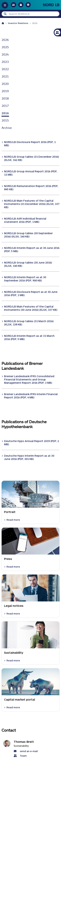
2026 (5, 40)
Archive (7, 127)
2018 (5, 98)
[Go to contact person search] (13, 4)
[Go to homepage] (51, 5)
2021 (5, 76)
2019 (5, 91)
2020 (5, 83)
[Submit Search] (5, 14)
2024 (5, 54)
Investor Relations (18, 23)
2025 (5, 47)
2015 (5, 120)
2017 (5, 105)
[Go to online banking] (20, 4)
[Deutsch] (28, 4)
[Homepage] (3, 23)
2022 (5, 69)
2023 (5, 62)
